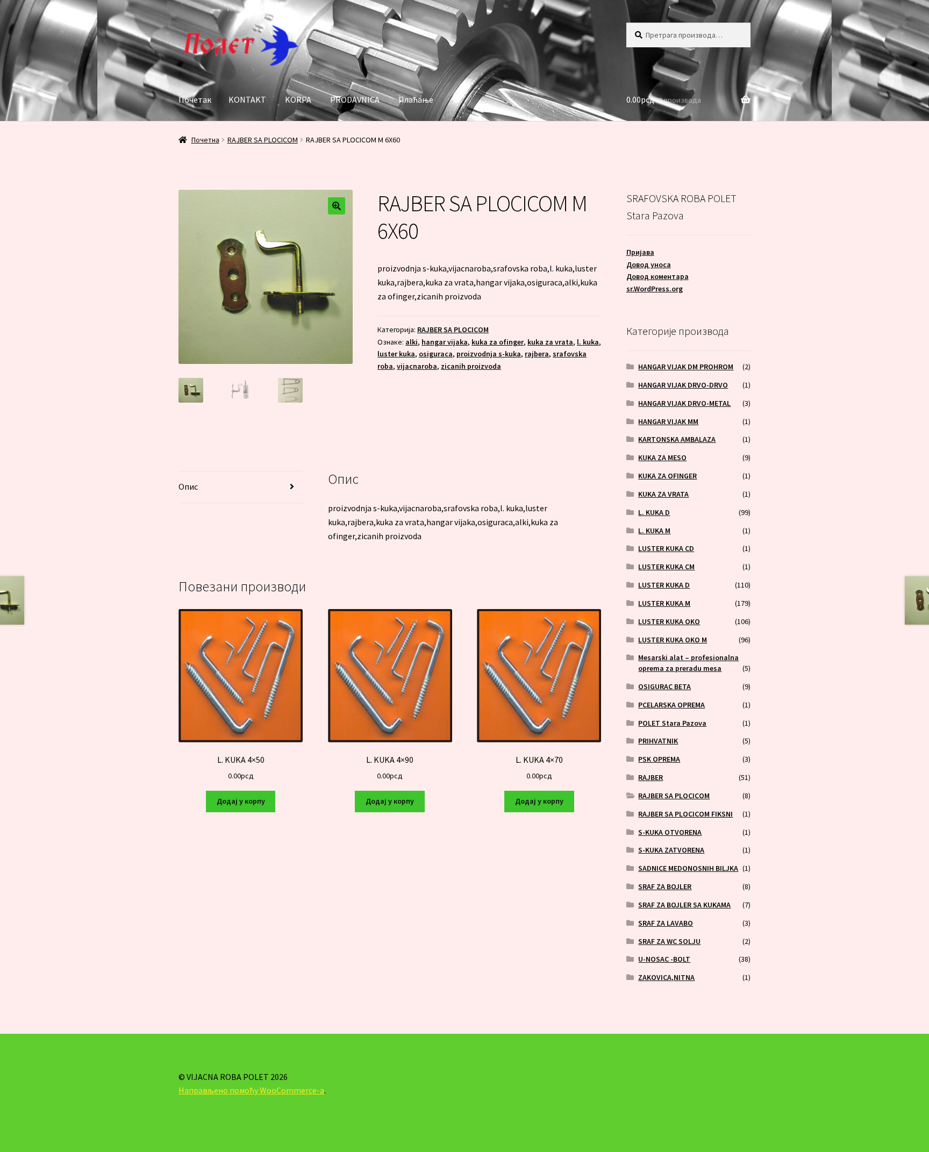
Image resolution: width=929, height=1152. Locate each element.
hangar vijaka (444, 342)
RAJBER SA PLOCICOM (262, 140)
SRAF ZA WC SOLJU (669, 941)
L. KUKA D (654, 512)
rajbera (537, 354)
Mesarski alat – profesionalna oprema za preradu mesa (688, 663)
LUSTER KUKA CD (666, 548)
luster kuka (396, 354)
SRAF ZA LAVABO (665, 923)
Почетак (194, 99)
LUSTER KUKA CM (666, 566)
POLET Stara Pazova (672, 723)
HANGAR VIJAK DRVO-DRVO (683, 385)
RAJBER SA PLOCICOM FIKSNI (685, 814)
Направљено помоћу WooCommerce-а (251, 1090)
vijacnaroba (417, 366)
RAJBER (650, 777)
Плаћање (415, 99)
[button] (336, 205)
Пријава (640, 252)
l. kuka (588, 342)
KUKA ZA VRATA (663, 494)
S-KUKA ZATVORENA (671, 850)
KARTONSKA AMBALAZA (677, 439)
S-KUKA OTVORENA (670, 832)
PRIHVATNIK (658, 741)
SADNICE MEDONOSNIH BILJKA (688, 868)
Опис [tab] (188, 486)
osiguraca (436, 354)
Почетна (205, 140)
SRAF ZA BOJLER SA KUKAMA (684, 905)
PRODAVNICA (355, 99)
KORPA (298, 99)
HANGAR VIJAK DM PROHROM (685, 366)
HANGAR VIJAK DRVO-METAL (684, 403)
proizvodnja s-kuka (488, 354)
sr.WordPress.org (654, 289)
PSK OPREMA (659, 759)
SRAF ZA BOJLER (664, 886)
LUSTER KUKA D (664, 585)
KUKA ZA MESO (662, 457)
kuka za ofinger (497, 342)
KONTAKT (247, 99)
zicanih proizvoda (471, 366)
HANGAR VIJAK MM (668, 421)
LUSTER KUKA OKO (669, 621)
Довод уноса (648, 264)
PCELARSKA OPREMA (671, 705)
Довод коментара (657, 276)
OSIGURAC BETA (664, 686)
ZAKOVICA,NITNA (666, 977)
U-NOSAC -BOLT (664, 959)
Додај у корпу (241, 801)
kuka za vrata (550, 342)
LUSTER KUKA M (664, 603)
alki (411, 342)
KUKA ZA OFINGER (667, 476)
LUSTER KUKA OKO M (672, 640)
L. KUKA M (654, 530)
